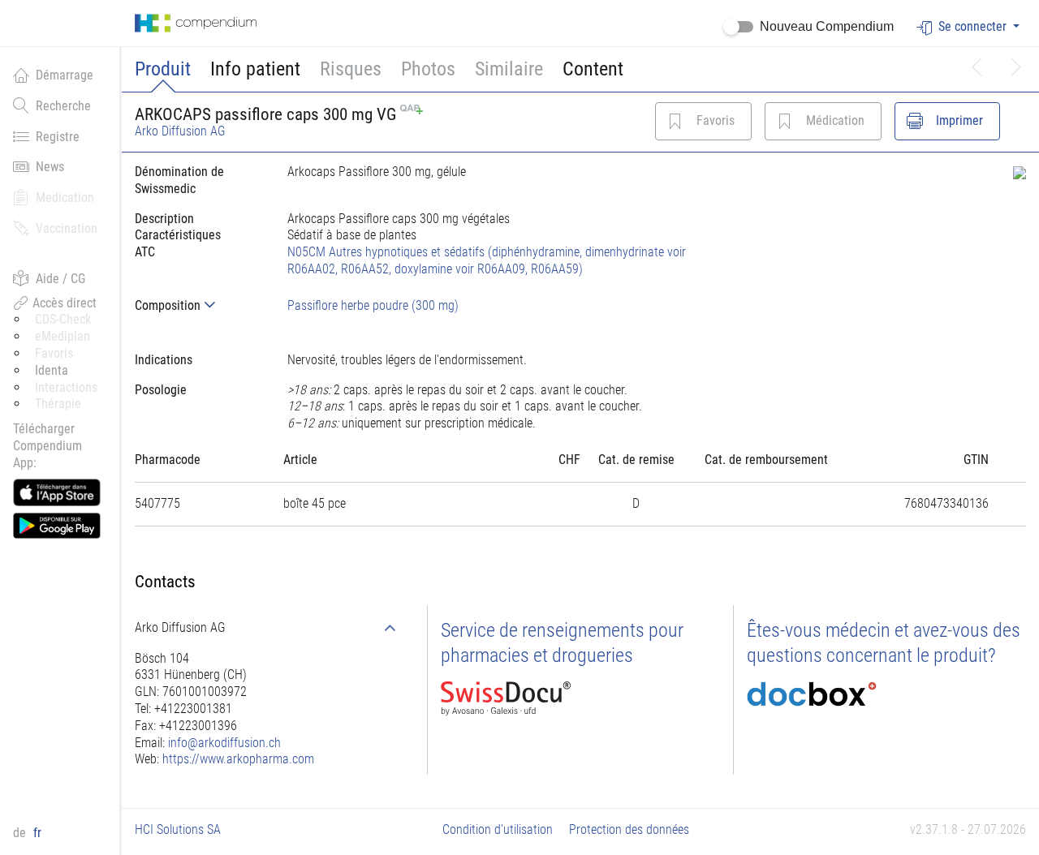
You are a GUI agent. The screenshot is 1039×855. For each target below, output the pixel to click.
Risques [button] (351, 69)
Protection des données (629, 829)
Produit (163, 69)
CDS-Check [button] (63, 319)
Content (593, 69)
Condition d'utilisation (497, 829)
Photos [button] (428, 69)
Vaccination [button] (66, 228)
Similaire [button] (509, 69)
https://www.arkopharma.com (238, 759)
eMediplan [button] (62, 336)
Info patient (255, 69)
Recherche (63, 106)
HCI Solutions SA (178, 829)
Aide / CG (60, 278)
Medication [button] (65, 197)
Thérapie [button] (58, 403)
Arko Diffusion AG (180, 131)
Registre (58, 136)
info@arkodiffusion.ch (224, 742)
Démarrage (64, 75)
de (21, 832)
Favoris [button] (54, 353)
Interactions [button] (66, 387)
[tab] (198, 305)
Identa (51, 370)
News (50, 166)
